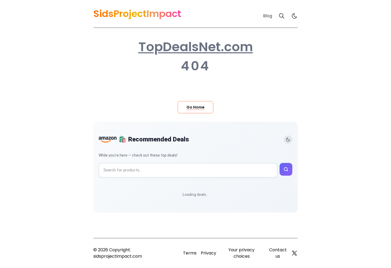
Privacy (208, 253)
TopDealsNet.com (195, 47)
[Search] (281, 16)
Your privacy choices (241, 253)
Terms (190, 253)
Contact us (278, 253)
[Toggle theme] (288, 139)
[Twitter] (294, 253)
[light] (294, 16)
